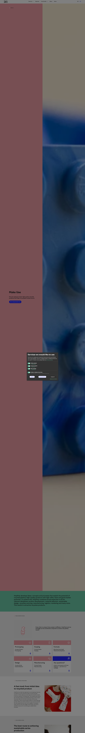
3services (33, 369)
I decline (32, 376)
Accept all (52, 376)
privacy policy (50, 359)
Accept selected (42, 376)
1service (33, 366)
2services (33, 364)
